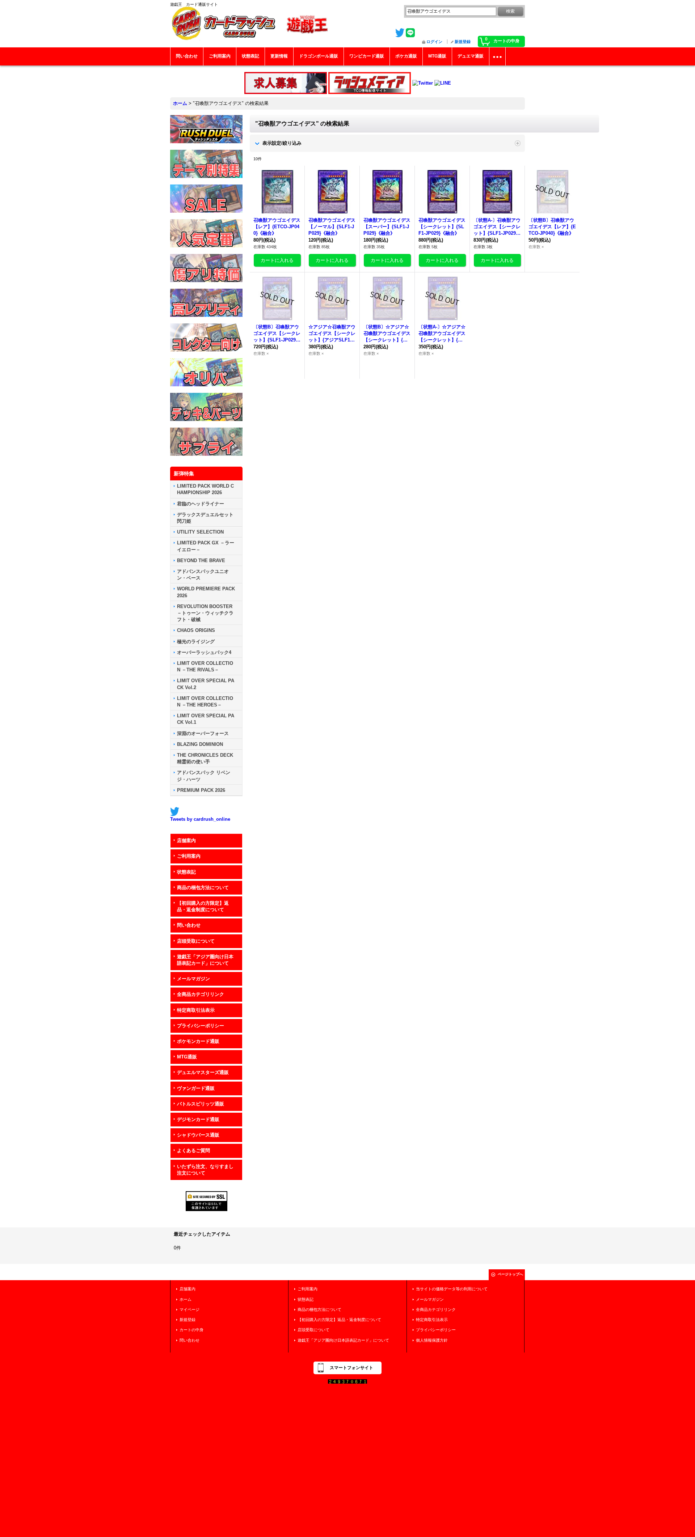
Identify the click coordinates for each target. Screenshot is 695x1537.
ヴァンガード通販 (196, 1088)
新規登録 (463, 41)
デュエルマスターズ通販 (203, 1072)
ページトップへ (510, 1274)
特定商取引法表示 (196, 1010)
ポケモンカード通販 (198, 1041)
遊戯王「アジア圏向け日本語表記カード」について (205, 960)
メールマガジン (193, 978)
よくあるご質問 (193, 1150)
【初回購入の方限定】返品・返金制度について (203, 906)
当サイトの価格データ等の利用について (452, 1289)
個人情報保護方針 (432, 1340)
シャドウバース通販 (198, 1135)
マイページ (189, 1309)
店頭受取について (196, 941)
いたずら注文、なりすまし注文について (205, 1170)
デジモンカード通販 (198, 1119)
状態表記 (186, 872)
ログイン (434, 41)
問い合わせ (189, 925)
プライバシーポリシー (200, 1025)
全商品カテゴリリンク (200, 994)
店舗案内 (186, 840)
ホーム (185, 1299)
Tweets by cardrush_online (200, 819)
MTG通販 (187, 1057)
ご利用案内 (189, 856)
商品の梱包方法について (203, 887)
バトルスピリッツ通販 (200, 1104)
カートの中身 (191, 1330)
